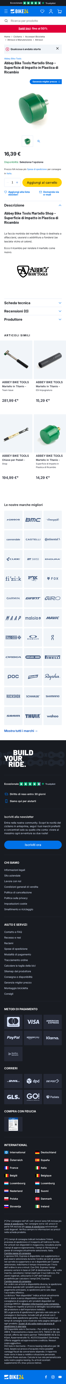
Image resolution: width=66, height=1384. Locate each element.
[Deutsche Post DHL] (13, 1081)
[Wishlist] (42, 11)
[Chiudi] (57, 48)
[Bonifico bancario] (13, 1054)
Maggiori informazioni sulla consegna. (40, 1304)
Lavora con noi (12, 881)
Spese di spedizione (15, 948)
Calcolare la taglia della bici (20, 965)
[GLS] (13, 1097)
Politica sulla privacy (16, 898)
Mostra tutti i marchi (19, 731)
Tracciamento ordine (16, 959)
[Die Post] (52, 1081)
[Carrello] (59, 11)
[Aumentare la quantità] (17, 182)
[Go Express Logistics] (33, 1097)
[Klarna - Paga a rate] (52, 1038)
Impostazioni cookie (15, 903)
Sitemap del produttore (17, 971)
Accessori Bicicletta (35, 36)
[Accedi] (51, 11)
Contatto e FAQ (13, 931)
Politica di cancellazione (18, 892)
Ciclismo (17, 36)
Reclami (8, 943)
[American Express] (52, 1022)
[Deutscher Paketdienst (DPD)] (33, 1081)
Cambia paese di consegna (17, 1253)
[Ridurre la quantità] (7, 182)
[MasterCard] (13, 1022)
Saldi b (22, 28)
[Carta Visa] (33, 1022)
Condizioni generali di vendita (21, 886)
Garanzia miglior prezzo (18, 982)
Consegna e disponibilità (18, 976)
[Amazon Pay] (33, 1038)
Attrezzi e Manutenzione (19, 39)
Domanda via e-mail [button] (51, 193)
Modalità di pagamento (17, 954)
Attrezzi (39, 39)
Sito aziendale (12, 875)
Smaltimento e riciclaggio (18, 909)
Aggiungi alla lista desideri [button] (19, 193)
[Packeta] (52, 1097)
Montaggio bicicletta (16, 988)
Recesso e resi (12, 937)
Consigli (8, 993)
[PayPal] (13, 1038)
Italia (9, 173)
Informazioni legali (14, 869)
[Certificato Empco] (13, 1124)
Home (7, 36)
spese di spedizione (14, 1223)
